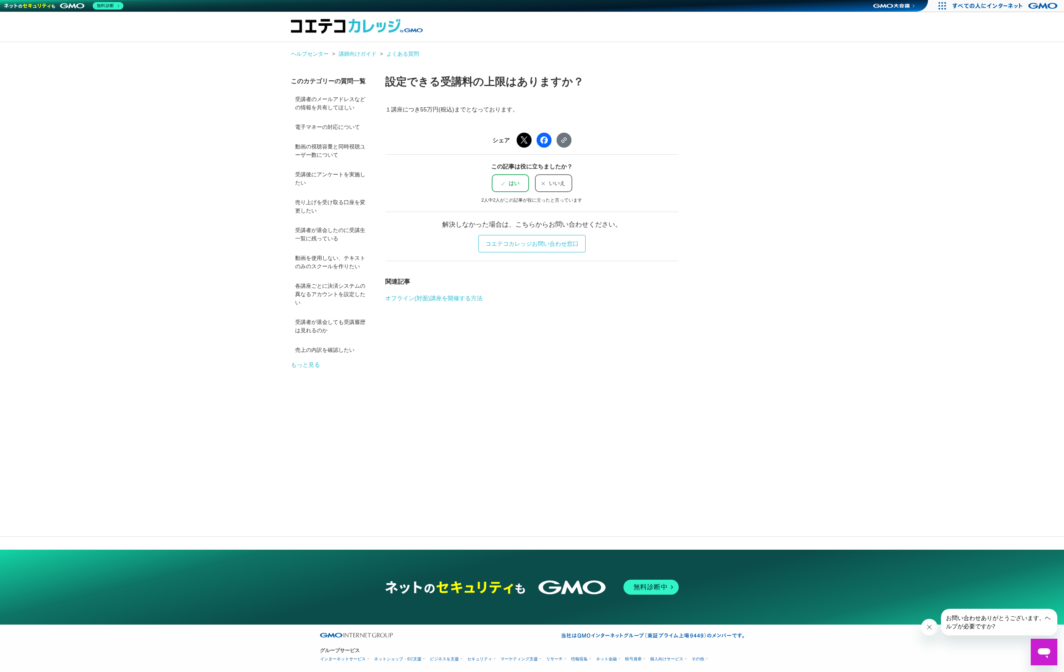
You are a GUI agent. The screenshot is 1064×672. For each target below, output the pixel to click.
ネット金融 (606, 659)
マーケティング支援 (519, 659)
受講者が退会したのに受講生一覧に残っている (330, 234)
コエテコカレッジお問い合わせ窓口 (532, 243)
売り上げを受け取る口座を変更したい (330, 207)
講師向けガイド (358, 54)
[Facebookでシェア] (544, 140)
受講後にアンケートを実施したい (330, 179)
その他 (698, 659)
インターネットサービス (343, 659)
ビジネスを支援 (444, 659)
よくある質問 (403, 54)
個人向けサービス (666, 659)
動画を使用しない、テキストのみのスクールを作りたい (330, 262)
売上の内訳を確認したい (325, 350)
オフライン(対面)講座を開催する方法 (434, 298)
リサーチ (554, 659)
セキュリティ (479, 659)
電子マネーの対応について (327, 127)
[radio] (510, 183)
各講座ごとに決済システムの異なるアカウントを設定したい (330, 294)
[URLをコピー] (564, 140)
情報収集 (579, 659)
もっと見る (305, 364)
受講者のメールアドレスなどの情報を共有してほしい (330, 103)
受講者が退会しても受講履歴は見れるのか (330, 326)
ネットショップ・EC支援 (397, 659)
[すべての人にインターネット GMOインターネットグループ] (1006, 6)
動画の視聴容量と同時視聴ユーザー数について (330, 151)
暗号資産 (633, 659)
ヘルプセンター (310, 54)
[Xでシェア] (524, 140)
